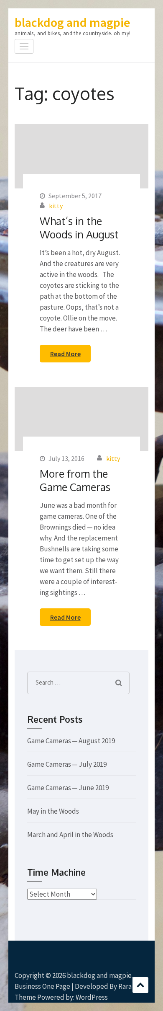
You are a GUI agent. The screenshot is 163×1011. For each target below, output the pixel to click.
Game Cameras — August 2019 (71, 740)
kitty (56, 206)
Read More (65, 353)
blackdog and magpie (72, 22)
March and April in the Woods (70, 834)
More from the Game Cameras (75, 480)
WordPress (92, 997)
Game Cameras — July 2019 (67, 764)
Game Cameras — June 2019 (68, 787)
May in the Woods (53, 811)
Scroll (140, 985)
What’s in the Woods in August (79, 227)
